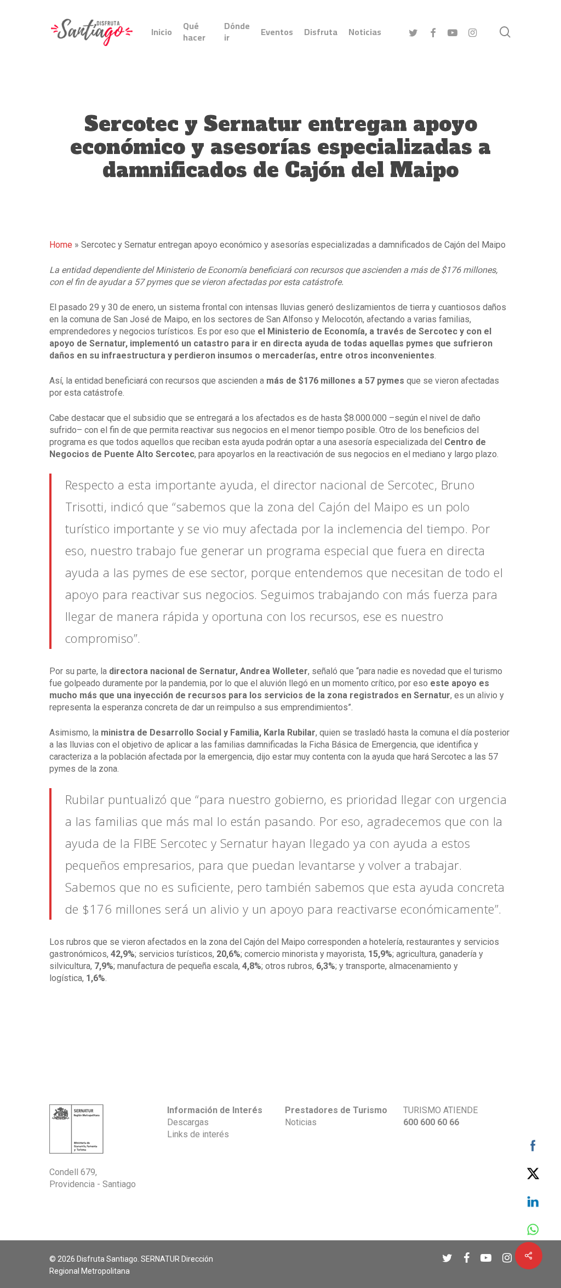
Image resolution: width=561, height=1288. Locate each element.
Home (60, 245)
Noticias (301, 1122)
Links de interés (198, 1134)
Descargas (188, 1122)
